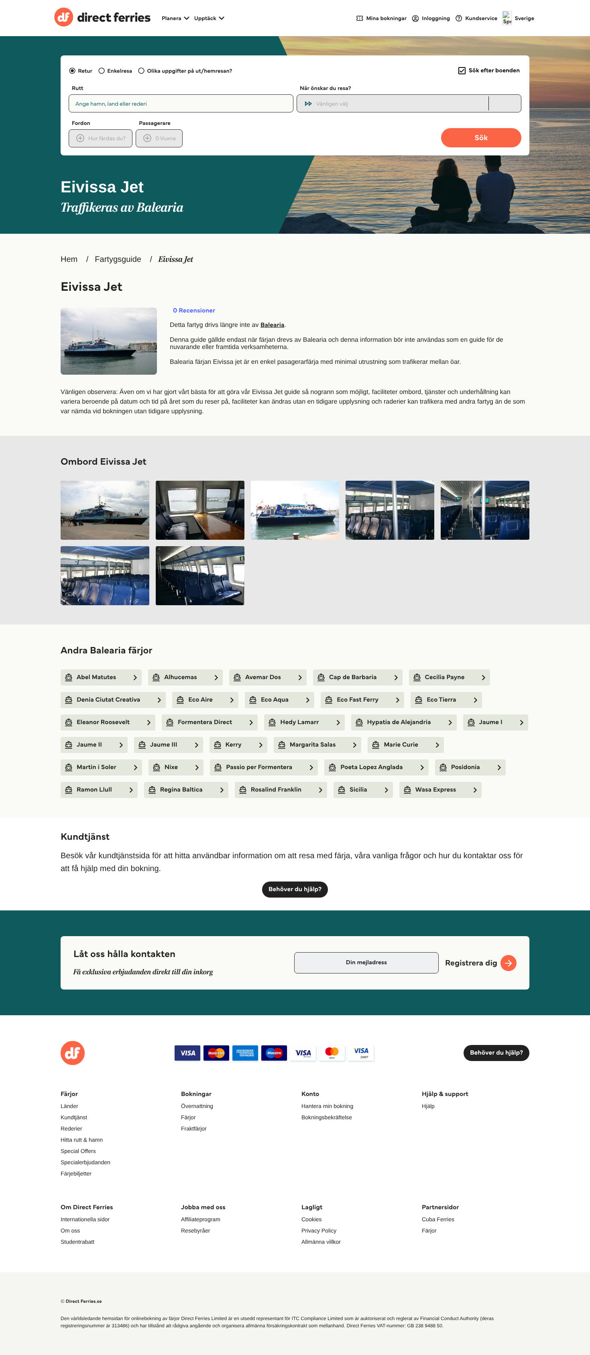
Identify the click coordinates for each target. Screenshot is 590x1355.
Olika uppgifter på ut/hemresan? (189, 70)
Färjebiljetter (76, 1173)
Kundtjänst (74, 1117)
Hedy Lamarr (299, 722)
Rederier (71, 1128)
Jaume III (163, 744)
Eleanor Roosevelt (103, 722)
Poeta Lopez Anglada (371, 767)
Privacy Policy (318, 1230)
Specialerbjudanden (85, 1162)
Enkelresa (119, 70)
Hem (69, 259)
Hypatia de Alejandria (399, 722)
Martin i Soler (96, 767)
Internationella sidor (85, 1219)
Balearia (272, 325)
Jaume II (89, 744)
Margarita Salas (313, 744)
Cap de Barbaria (353, 677)
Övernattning (197, 1106)
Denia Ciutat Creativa (108, 699)
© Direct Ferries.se (81, 1301)
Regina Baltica (181, 789)
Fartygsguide (118, 259)
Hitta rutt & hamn (82, 1140)
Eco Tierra (441, 699)
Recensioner (194, 311)
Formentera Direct (205, 722)
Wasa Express (435, 789)
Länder (69, 1106)
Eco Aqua (275, 699)
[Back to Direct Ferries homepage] (102, 18)
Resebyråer (195, 1230)
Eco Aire (200, 699)
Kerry (234, 744)
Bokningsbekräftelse (326, 1117)
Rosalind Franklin (276, 789)
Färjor (188, 1117)
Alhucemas (180, 677)
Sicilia (358, 789)
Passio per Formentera (259, 767)
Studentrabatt (77, 1242)
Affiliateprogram (200, 1219)
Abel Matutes (96, 677)
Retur (85, 70)
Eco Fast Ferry (357, 699)
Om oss (70, 1230)
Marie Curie (401, 744)
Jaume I (491, 722)
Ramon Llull (94, 789)
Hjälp (428, 1106)
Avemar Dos (263, 677)
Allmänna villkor (321, 1242)
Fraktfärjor (194, 1128)
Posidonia (465, 767)
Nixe (171, 767)
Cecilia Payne (445, 677)
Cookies (311, 1219)
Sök (481, 137)
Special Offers (78, 1151)
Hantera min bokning (327, 1106)
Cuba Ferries (438, 1219)
